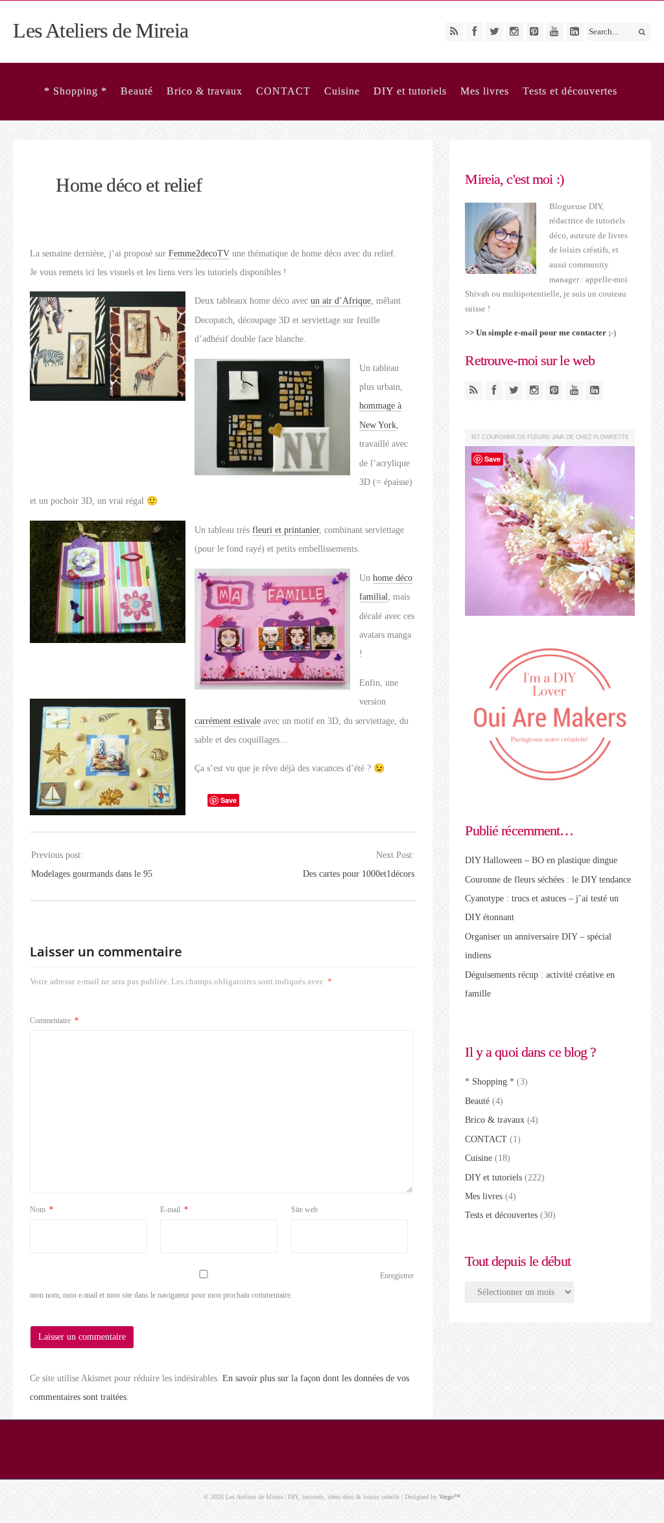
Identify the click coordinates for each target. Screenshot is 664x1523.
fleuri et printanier (285, 530)
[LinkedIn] (575, 31)
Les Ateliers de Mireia (100, 30)
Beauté (137, 90)
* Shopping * (75, 90)
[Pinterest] (534, 31)
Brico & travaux (205, 90)
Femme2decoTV (199, 253)
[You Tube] (554, 31)
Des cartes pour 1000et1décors (358, 874)
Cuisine (342, 90)
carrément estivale (228, 721)
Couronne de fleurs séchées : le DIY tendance (548, 880)
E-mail (174, 1209)
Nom (41, 1209)
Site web (304, 1209)
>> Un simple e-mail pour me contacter (535, 332)
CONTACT (283, 90)
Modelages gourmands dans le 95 (91, 874)
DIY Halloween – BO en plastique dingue (541, 860)
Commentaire (54, 1020)
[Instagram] (514, 31)
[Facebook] (474, 31)
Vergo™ (449, 1496)
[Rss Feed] (454, 31)
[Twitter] (494, 31)
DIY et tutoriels (410, 90)
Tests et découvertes (570, 90)
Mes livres (484, 90)
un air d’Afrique (341, 301)
